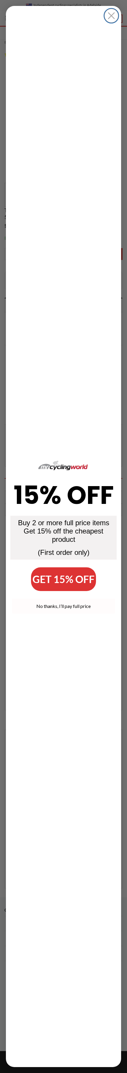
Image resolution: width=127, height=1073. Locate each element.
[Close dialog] (111, 15)
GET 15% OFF (63, 579)
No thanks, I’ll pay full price (63, 606)
